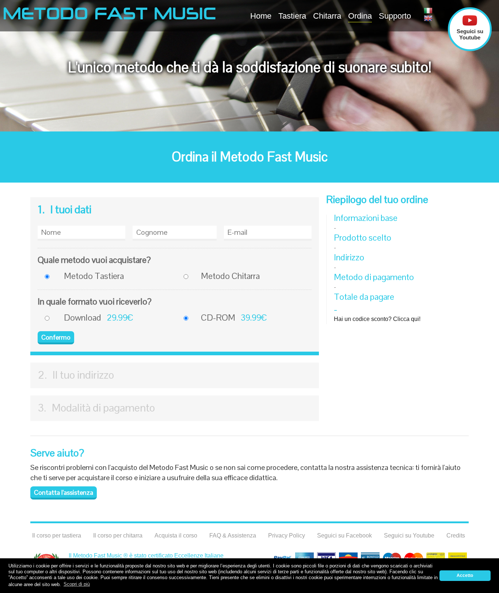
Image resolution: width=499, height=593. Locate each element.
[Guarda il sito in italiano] (429, 10)
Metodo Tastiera (94, 276)
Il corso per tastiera (56, 535)
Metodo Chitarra (230, 276)
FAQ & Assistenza (232, 535)
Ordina (360, 15)
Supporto (395, 15)
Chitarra (327, 15)
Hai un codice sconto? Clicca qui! (377, 319)
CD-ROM (218, 317)
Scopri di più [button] (77, 584)
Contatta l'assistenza (63, 492)
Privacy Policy (286, 535)
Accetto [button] (465, 575)
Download (82, 317)
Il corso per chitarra (117, 535)
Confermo (56, 337)
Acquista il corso (176, 535)
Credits (455, 535)
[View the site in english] (429, 18)
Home (260, 15)
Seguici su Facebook (344, 535)
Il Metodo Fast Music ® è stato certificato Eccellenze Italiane (146, 555)
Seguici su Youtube (409, 535)
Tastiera (292, 15)
